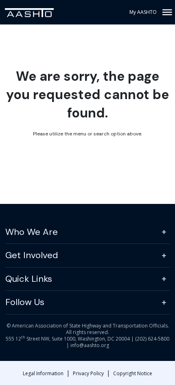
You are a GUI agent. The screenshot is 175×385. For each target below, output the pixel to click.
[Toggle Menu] (166, 12)
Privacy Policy (88, 373)
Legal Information (43, 373)
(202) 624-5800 (152, 338)
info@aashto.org (89, 345)
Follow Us (24, 302)
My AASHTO (143, 12)
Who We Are (31, 232)
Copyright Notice (132, 373)
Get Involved (31, 255)
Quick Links (28, 279)
